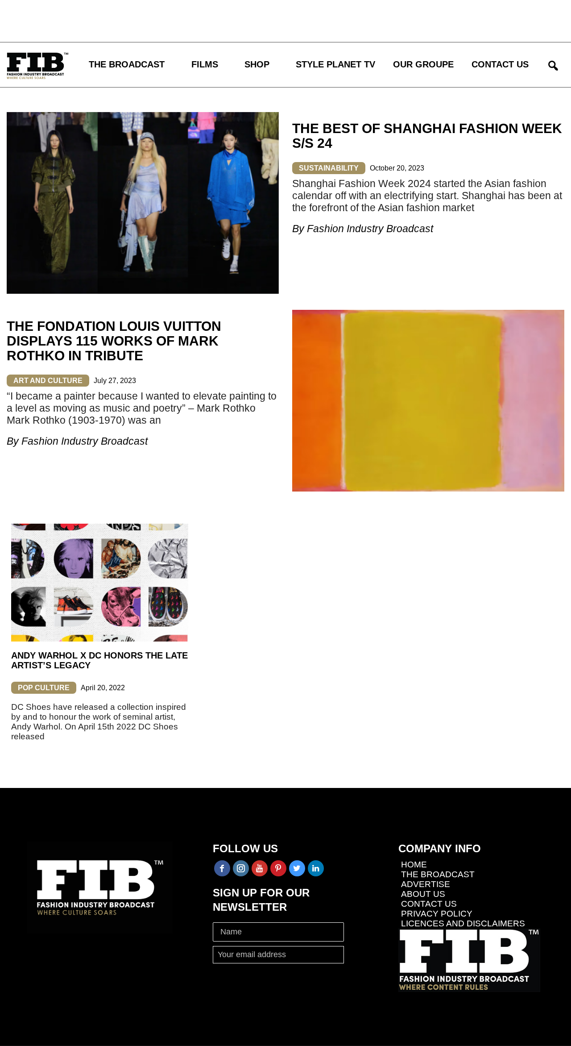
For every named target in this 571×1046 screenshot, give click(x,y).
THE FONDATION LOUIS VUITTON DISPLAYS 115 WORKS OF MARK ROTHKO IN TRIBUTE (114, 341)
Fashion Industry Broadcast (370, 228)
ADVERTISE (425, 884)
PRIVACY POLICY (436, 913)
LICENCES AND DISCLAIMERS (463, 923)
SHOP (256, 64)
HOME (414, 864)
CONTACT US (500, 64)
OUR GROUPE (423, 64)
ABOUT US (423, 894)
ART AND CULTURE (48, 380)
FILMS (204, 64)
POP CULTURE (44, 688)
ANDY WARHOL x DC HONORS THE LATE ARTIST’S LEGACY (99, 660)
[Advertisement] (261, 20)
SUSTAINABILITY (329, 168)
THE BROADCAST (127, 64)
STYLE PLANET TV (335, 64)
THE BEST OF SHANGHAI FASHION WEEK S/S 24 (427, 135)
